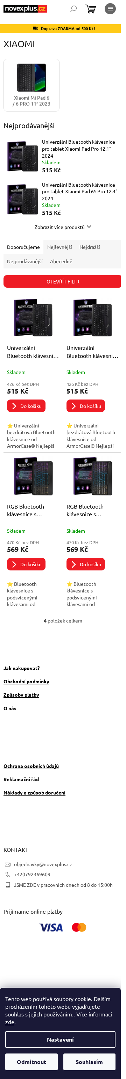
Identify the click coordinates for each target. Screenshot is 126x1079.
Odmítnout (31, 1061)
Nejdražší (89, 247)
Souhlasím (89, 1061)
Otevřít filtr (63, 281)
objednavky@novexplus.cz (43, 864)
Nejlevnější (59, 247)
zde (9, 1021)
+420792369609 (32, 874)
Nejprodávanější (25, 261)
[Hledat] (73, 9)
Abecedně (61, 261)
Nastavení (60, 1039)
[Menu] (110, 9)
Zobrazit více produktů (60, 227)
